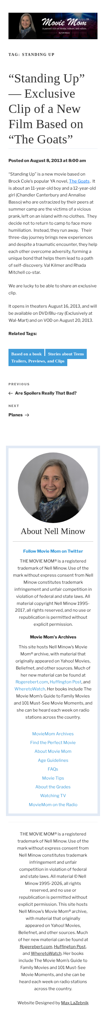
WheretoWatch (29, 689)
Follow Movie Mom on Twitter (53, 551)
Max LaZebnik (74, 1002)
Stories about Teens (66, 354)
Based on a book (26, 354)
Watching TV (53, 795)
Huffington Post (65, 681)
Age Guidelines (53, 760)
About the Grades (53, 786)
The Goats (79, 181)
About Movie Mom (53, 751)
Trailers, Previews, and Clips (37, 361)
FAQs (53, 769)
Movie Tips (53, 778)
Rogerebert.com (32, 681)
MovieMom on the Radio (53, 804)
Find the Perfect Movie (53, 742)
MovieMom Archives (53, 733)
